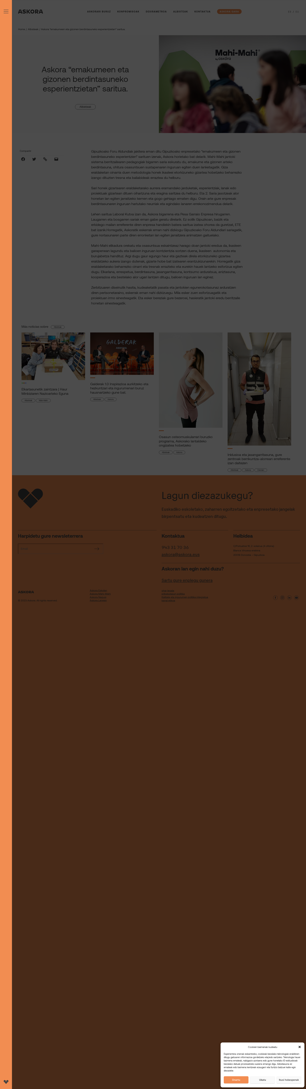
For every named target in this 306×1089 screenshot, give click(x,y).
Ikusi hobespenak (289, 1079)
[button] (299, 1047)
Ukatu (262, 1079)
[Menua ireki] (6, 544)
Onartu (236, 1079)
